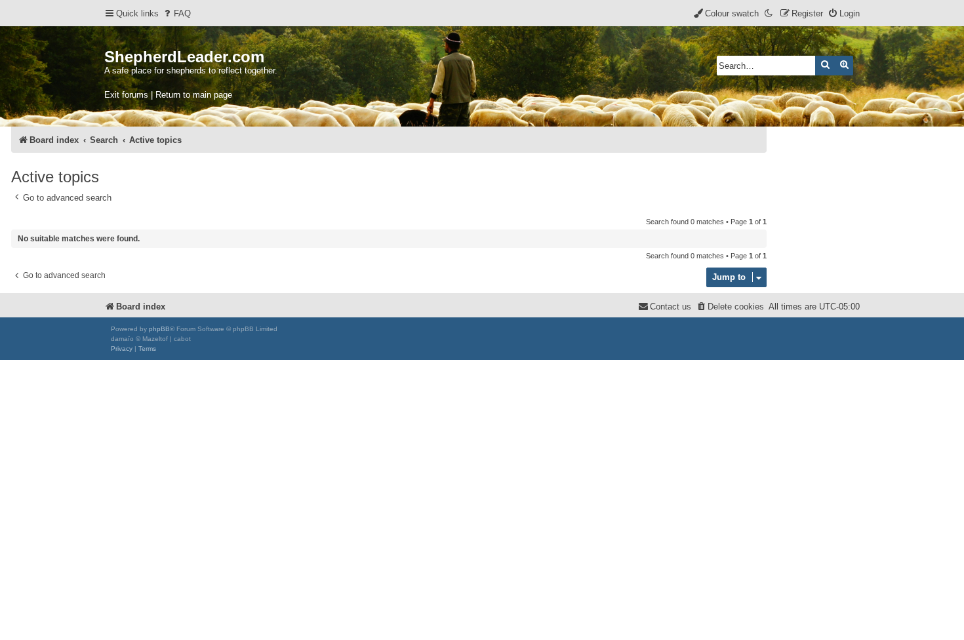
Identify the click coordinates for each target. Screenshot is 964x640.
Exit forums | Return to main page (168, 95)
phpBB (159, 328)
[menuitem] (176, 13)
